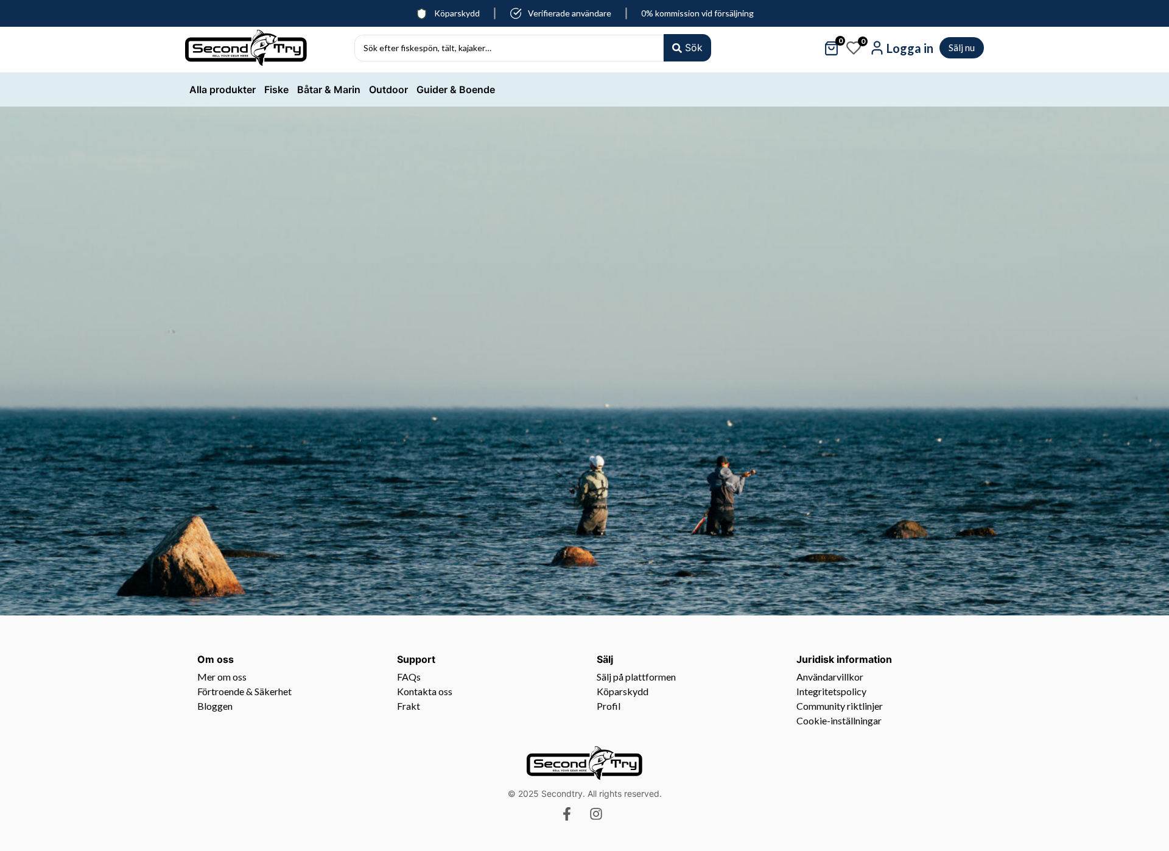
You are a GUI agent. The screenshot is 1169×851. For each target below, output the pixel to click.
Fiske (276, 89)
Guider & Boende (455, 89)
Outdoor (388, 89)
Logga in (909, 48)
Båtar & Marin (328, 89)
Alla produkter (222, 89)
